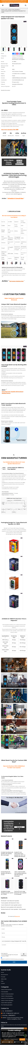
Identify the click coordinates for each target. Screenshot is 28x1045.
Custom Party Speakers (14, 9)
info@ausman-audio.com (12, 1013)
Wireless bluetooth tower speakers (9, 909)
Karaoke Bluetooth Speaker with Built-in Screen (6, 873)
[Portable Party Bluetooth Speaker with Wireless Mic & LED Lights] (7, 844)
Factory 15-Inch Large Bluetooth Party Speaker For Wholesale (20, 893)
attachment (23, 955)
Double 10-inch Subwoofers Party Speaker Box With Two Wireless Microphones (19, 854)
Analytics (12, 1042)
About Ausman (4, 974)
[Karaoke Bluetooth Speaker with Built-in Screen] (7, 864)
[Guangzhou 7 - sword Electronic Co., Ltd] (14, 5)
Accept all (22, 1039)
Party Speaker (22, 909)
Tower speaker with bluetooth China (10, 903)
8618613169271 (11, 1015)
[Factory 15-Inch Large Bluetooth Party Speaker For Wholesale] (20, 883)
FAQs (2, 981)
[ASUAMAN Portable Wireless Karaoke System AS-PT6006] (7, 883)
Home (2, 9)
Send (14, 962)
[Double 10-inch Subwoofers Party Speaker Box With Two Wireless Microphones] (20, 844)
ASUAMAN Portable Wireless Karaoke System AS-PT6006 (7, 893)
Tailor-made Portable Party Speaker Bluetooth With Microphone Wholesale (20, 874)
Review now (17, 916)
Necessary (5, 1042)
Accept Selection (14, 1039)
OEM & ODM (3, 979)
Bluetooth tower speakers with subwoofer (11, 907)
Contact (3, 983)
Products (3, 976)
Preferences (18, 1042)
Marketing (24, 1042)
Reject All (6, 1039)
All (6, 9)
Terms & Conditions (19, 959)
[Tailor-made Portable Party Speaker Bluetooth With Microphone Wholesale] (20, 864)
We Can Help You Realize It (19, 826)
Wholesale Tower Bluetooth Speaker (10, 900)
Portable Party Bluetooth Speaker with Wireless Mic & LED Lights (7, 854)
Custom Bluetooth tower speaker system (11, 905)
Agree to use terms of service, (12, 959)
